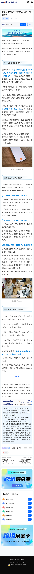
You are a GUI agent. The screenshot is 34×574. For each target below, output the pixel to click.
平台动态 (5, 18)
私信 (30, 24)
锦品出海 (21, 559)
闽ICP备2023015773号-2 (17, 562)
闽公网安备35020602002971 (18, 565)
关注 (23, 24)
